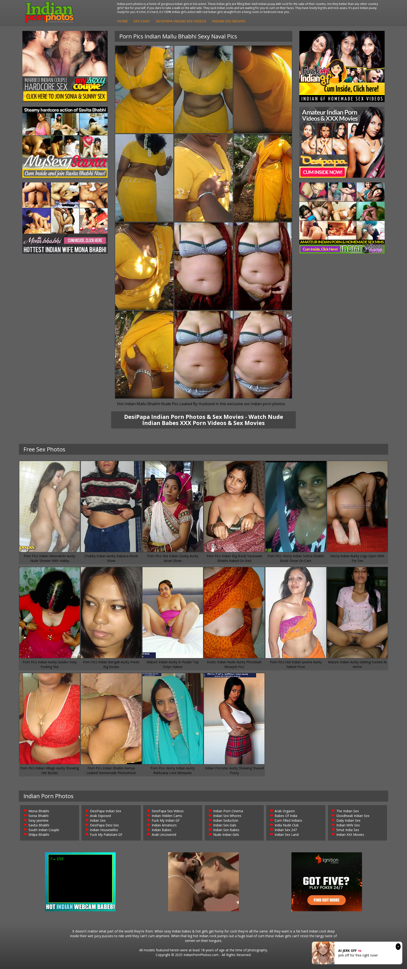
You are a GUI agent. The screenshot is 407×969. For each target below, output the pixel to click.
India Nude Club (287, 825)
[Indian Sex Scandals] (342, 218)
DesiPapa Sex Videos (168, 811)
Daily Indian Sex (348, 820)
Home (122, 21)
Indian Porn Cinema (228, 811)
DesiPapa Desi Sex (104, 825)
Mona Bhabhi (38, 811)
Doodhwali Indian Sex (352, 815)
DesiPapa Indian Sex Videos (181, 21)
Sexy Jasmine (38, 820)
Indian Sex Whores (227, 815)
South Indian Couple (43, 830)
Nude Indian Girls (226, 834)
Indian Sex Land (287, 834)
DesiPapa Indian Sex (105, 811)
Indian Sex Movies (228, 21)
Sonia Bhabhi (38, 815)
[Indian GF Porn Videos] (342, 66)
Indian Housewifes (104, 830)
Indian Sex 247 (286, 830)
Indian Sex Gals (224, 825)
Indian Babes (161, 830)
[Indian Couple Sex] (65, 66)
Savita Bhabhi (38, 825)
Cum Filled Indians (288, 820)
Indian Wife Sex (348, 825)
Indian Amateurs (164, 825)
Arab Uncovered (164, 834)
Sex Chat (142, 21)
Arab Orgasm (285, 811)
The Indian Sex (347, 811)
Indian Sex (98, 820)
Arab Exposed (100, 815)
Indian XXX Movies (350, 834)
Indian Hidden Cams (167, 815)
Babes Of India (286, 815)
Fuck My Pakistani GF (106, 834)
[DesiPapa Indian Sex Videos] (342, 142)
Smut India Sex (347, 830)
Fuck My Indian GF (166, 820)
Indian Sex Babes (226, 830)
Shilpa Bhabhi (38, 834)
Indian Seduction (225, 820)
